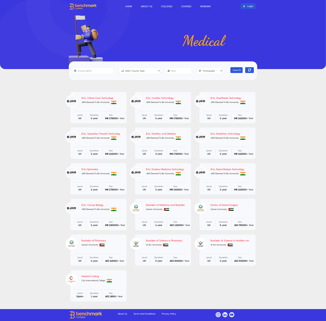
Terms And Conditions (144, 313)
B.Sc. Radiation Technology (225, 133)
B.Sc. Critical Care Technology (98, 97)
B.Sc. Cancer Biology (93, 204)
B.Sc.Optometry (90, 169)
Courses (186, 6)
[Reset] (249, 70)
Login (249, 6)
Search (237, 70)
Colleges (167, 6)
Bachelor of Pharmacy (94, 240)
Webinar (205, 6)
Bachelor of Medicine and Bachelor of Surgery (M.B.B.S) (176, 204)
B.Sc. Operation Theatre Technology (101, 133)
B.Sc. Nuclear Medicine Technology (165, 169)
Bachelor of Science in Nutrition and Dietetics (235, 240)
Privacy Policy (169, 313)
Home (128, 6)
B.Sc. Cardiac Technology (160, 97)
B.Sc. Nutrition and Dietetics (161, 133)
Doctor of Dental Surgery (224, 204)
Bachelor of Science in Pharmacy (164, 240)
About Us (146, 6)
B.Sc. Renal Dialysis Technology (227, 169)
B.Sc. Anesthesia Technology (226, 97)
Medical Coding (90, 276)
